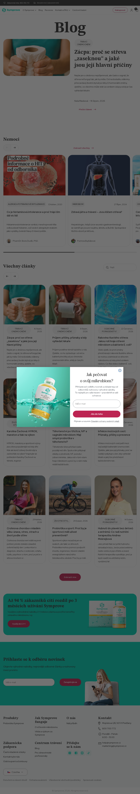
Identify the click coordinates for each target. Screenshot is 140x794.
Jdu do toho (97, 414)
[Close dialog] (120, 370)
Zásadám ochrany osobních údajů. (105, 421)
